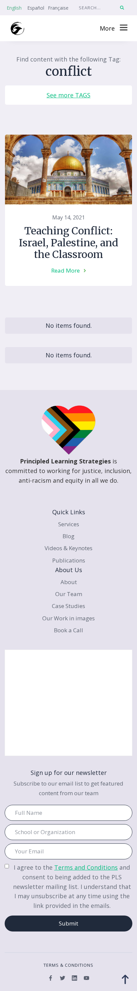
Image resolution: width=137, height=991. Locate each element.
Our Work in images (68, 618)
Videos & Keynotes (68, 548)
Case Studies (68, 606)
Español (35, 8)
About (69, 582)
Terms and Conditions (86, 867)
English (14, 8)
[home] (17, 28)
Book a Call (68, 630)
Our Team (68, 594)
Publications (68, 560)
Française (58, 8)
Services (68, 524)
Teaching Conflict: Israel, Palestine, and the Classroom (68, 242)
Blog (68, 536)
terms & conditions (68, 965)
